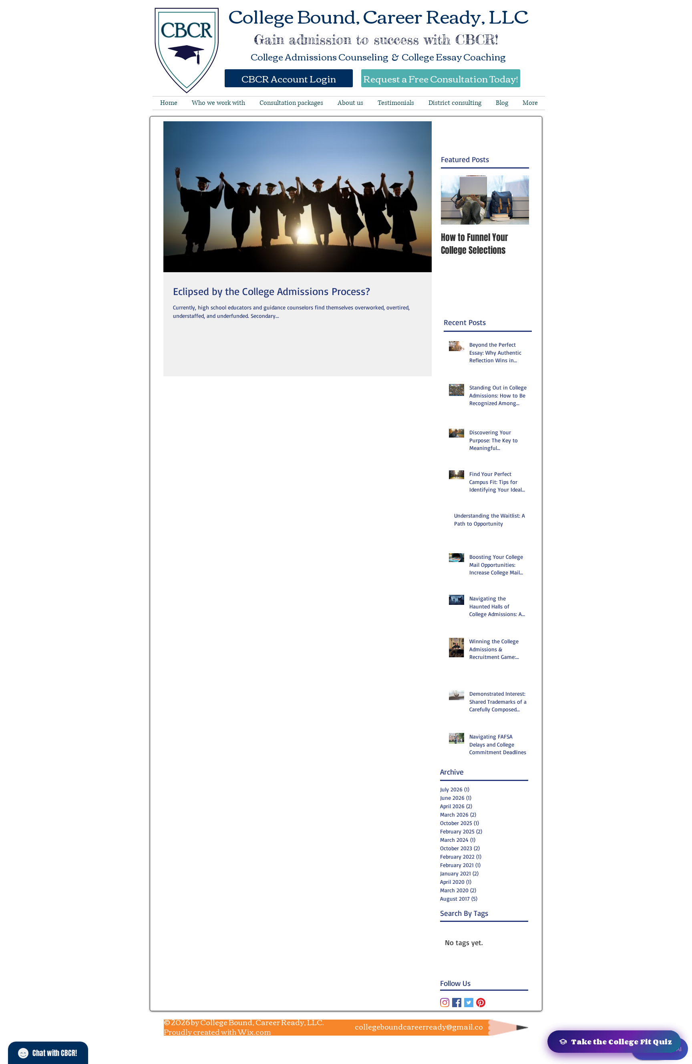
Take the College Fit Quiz (621, 1041)
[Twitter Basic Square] (468, 1002)
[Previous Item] (453, 200)
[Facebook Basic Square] (456, 1002)
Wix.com (254, 1031)
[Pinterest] (480, 1002)
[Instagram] (444, 1002)
